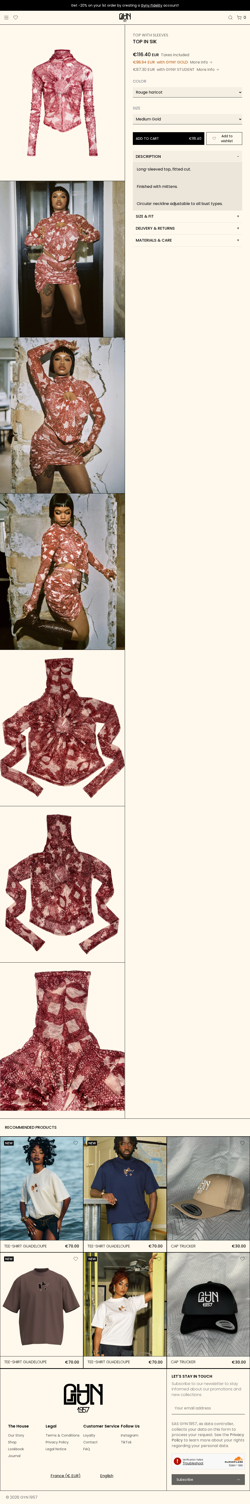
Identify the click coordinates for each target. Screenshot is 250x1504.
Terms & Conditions (63, 1435)
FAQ (86, 1449)
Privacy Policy (57, 1442)
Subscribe (185, 1479)
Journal (14, 1455)
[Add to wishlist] (75, 1143)
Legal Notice (56, 1449)
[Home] (125, 17)
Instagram (129, 1435)
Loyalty (89, 1435)
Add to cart (41, 1232)
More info (199, 62)
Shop (12, 1442)
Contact (90, 1442)
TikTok (126, 1442)
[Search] (230, 17)
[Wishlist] (16, 17)
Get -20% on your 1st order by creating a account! (125, 5)
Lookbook (16, 1449)
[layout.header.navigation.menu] (6, 17)
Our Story (16, 1435)
